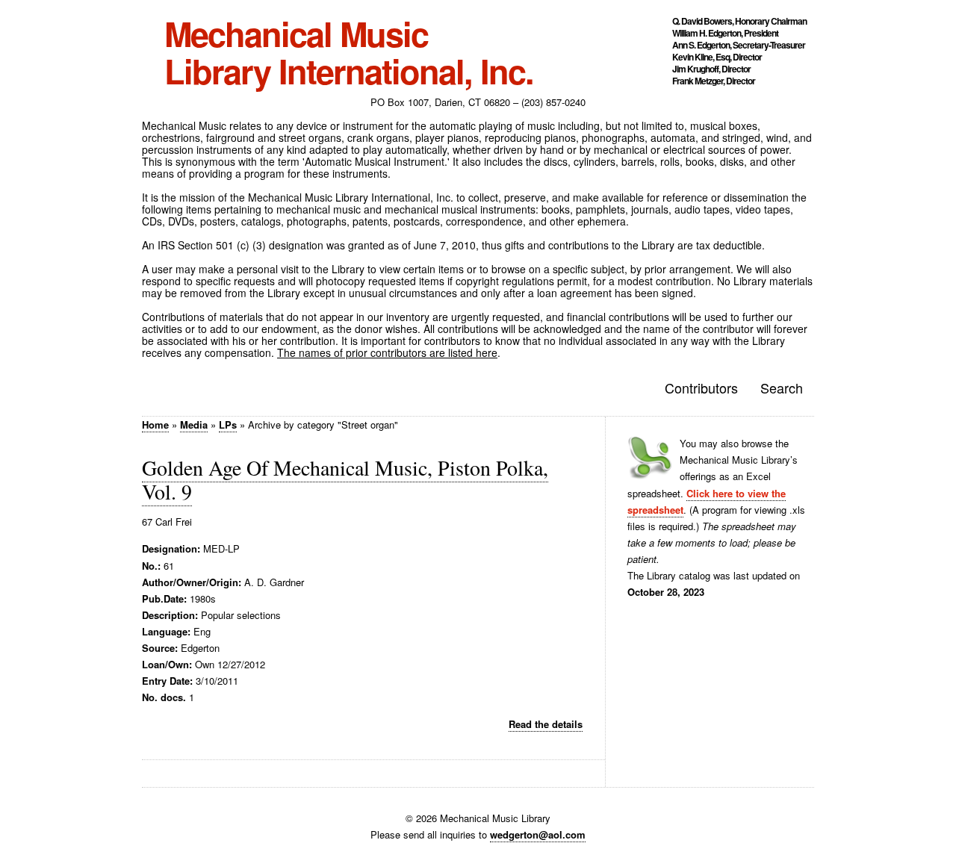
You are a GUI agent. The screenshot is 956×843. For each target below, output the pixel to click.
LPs (228, 424)
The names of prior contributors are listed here (387, 352)
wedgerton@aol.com (538, 834)
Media (194, 424)
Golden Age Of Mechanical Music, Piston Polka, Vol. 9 (345, 479)
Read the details (546, 724)
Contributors (701, 387)
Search (781, 387)
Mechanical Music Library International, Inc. (348, 52)
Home (155, 424)
